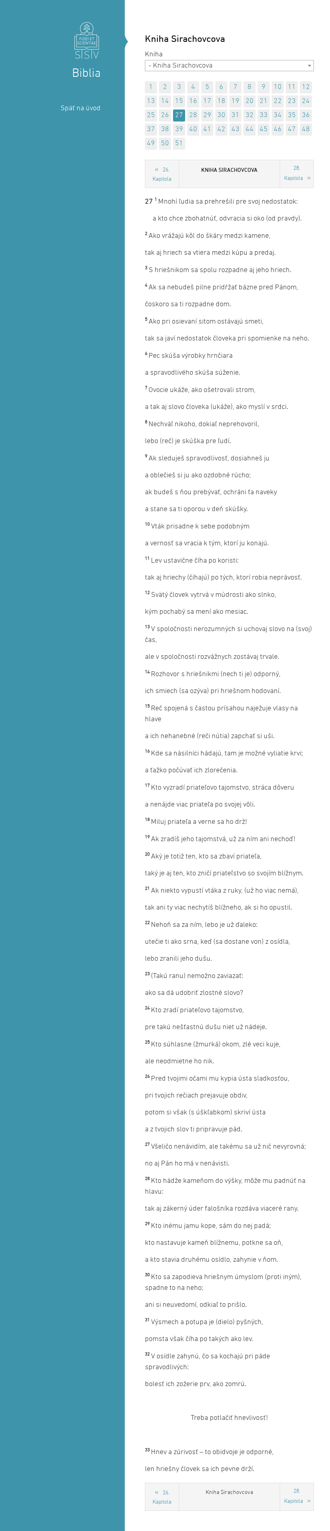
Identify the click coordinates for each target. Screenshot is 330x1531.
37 (151, 129)
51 (179, 143)
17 (207, 101)
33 (264, 115)
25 (151, 115)
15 (179, 101)
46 (278, 129)
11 (292, 87)
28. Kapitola (293, 173)
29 (207, 115)
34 (278, 115)
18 (221, 101)
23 (292, 101)
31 (235, 115)
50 (165, 143)
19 (235, 101)
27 (179, 115)
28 (193, 115)
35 (292, 115)
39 (179, 129)
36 (306, 115)
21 (264, 101)
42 (221, 129)
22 (278, 101)
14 (165, 101)
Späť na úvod (80, 108)
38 (165, 129)
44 (249, 129)
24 (306, 101)
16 (193, 101)
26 (165, 115)
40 (193, 129)
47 (292, 129)
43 (235, 129)
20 (249, 101)
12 (306, 87)
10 (278, 87)
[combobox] (229, 65)
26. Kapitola (162, 175)
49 (151, 143)
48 (306, 129)
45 (264, 129)
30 (221, 115)
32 (249, 115)
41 (207, 129)
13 (151, 101)
